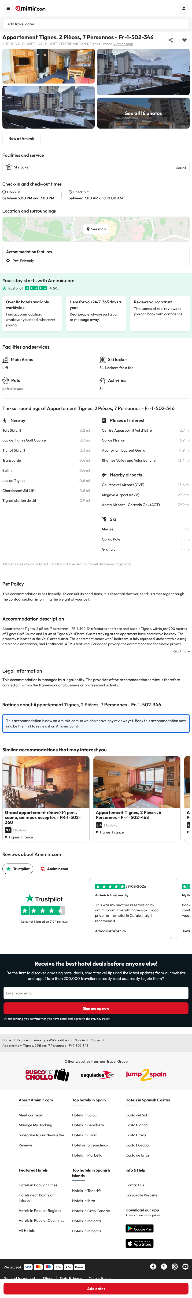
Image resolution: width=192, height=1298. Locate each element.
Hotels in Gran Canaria (91, 1210)
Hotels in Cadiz (84, 1135)
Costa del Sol (136, 1115)
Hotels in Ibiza (83, 1200)
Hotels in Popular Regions (40, 1210)
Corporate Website (142, 1195)
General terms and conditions (28, 1278)
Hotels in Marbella (87, 1155)
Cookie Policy (100, 1278)
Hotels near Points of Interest (36, 1198)
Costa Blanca (137, 1125)
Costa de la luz (137, 1155)
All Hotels (27, 1230)
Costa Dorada (137, 1145)
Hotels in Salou (84, 1115)
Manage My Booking (35, 1125)
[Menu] (8, 8)
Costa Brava (136, 1135)
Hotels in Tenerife (87, 1190)
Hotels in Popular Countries (41, 1220)
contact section (22, 599)
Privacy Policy (100, 1018)
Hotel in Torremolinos (90, 1145)
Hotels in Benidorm (88, 1125)
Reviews (26, 1145)
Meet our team (31, 1115)
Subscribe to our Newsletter (42, 1135)
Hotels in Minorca (86, 1231)
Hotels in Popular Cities (38, 1185)
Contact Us (135, 1185)
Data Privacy (71, 1278)
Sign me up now (96, 1008)
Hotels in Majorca (86, 1220)
